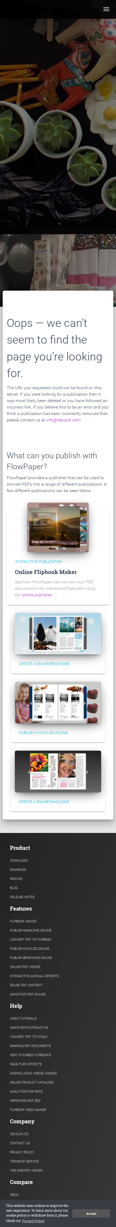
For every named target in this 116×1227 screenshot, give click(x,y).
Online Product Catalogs (31, 1082)
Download (19, 860)
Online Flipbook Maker (46, 572)
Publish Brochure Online (31, 958)
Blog (14, 888)
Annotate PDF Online (28, 994)
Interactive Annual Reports (34, 976)
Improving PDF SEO (25, 1101)
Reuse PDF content (26, 985)
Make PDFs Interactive (29, 1028)
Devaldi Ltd (19, 1134)
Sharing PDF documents (30, 1046)
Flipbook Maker (23, 921)
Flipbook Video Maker (28, 1110)
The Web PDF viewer (26, 1170)
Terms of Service (24, 1161)
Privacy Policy (22, 1152)
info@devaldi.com (63, 420)
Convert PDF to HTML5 (28, 1037)
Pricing (16, 879)
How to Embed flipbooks (30, 1055)
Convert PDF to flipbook (31, 939)
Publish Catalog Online (29, 949)
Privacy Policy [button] (33, 1221)
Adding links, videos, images (33, 1073)
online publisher (37, 594)
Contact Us (20, 1143)
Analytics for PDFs (26, 1092)
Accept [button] (91, 1213)
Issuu (14, 1195)
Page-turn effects (26, 1064)
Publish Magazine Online (31, 930)
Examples (18, 870)
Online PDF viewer (25, 967)
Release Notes (22, 897)
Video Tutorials (23, 1018)
